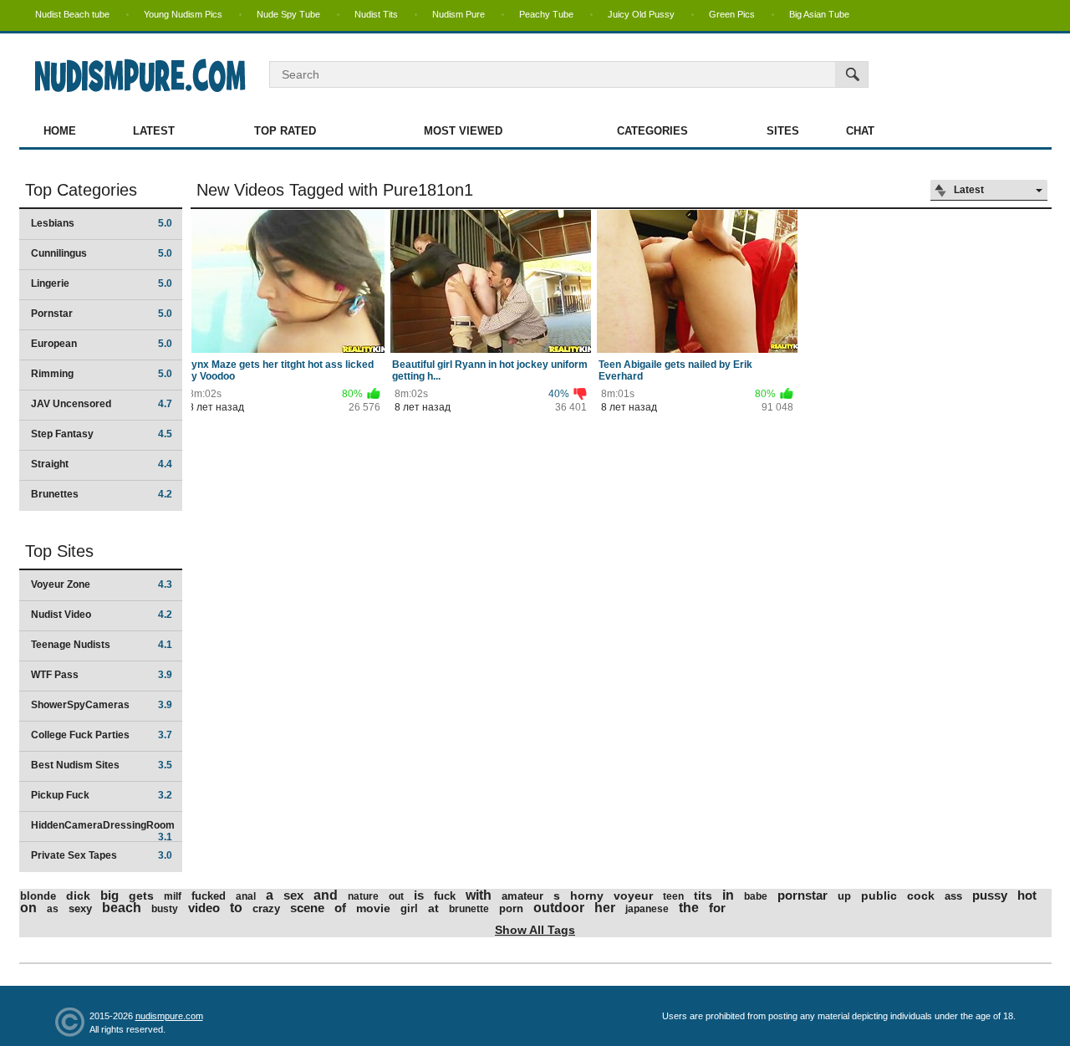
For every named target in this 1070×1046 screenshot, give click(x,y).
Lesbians (101, 223)
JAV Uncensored (101, 404)
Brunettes (101, 494)
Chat (860, 131)
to (236, 908)
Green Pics (732, 14)
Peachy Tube (546, 14)
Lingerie (101, 283)
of (340, 908)
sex (293, 895)
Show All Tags (535, 929)
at (433, 908)
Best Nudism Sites (101, 765)
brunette (469, 909)
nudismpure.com (169, 1016)
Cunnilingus (101, 253)
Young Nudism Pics (183, 14)
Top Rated (285, 131)
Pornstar (101, 313)
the (689, 908)
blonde (38, 896)
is (419, 895)
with (479, 895)
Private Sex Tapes (101, 855)
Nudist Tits (376, 14)
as (53, 909)
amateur (522, 896)
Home (59, 131)
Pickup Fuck (101, 795)
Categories (652, 131)
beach (121, 908)
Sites (783, 131)
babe (755, 896)
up (844, 896)
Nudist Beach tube (72, 14)
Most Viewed (463, 131)
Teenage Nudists (101, 645)
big (109, 895)
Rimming (101, 374)
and (325, 895)
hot (1027, 895)
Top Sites (59, 551)
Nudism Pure (458, 14)
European (101, 344)
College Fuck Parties (101, 735)
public (879, 895)
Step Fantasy (101, 434)
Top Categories (81, 190)
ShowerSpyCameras (101, 705)
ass (953, 896)
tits (703, 895)
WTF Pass (101, 675)
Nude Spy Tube (288, 14)
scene (307, 908)
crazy (266, 908)
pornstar (802, 895)
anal (246, 896)
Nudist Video (101, 614)
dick (78, 895)
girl (409, 908)
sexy (80, 908)
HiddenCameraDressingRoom (103, 830)
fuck (445, 896)
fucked (208, 896)
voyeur (633, 895)
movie (373, 908)
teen (673, 896)
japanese (647, 909)
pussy (989, 895)
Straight (101, 464)
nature (363, 896)
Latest (154, 131)
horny (587, 895)
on (28, 908)
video (204, 908)
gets (141, 895)
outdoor (558, 908)
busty (164, 909)
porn (511, 908)
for (717, 908)
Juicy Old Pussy (641, 14)
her (604, 908)
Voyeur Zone (101, 584)
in (728, 895)
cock (921, 895)
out (396, 896)
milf (172, 896)
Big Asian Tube (819, 14)
